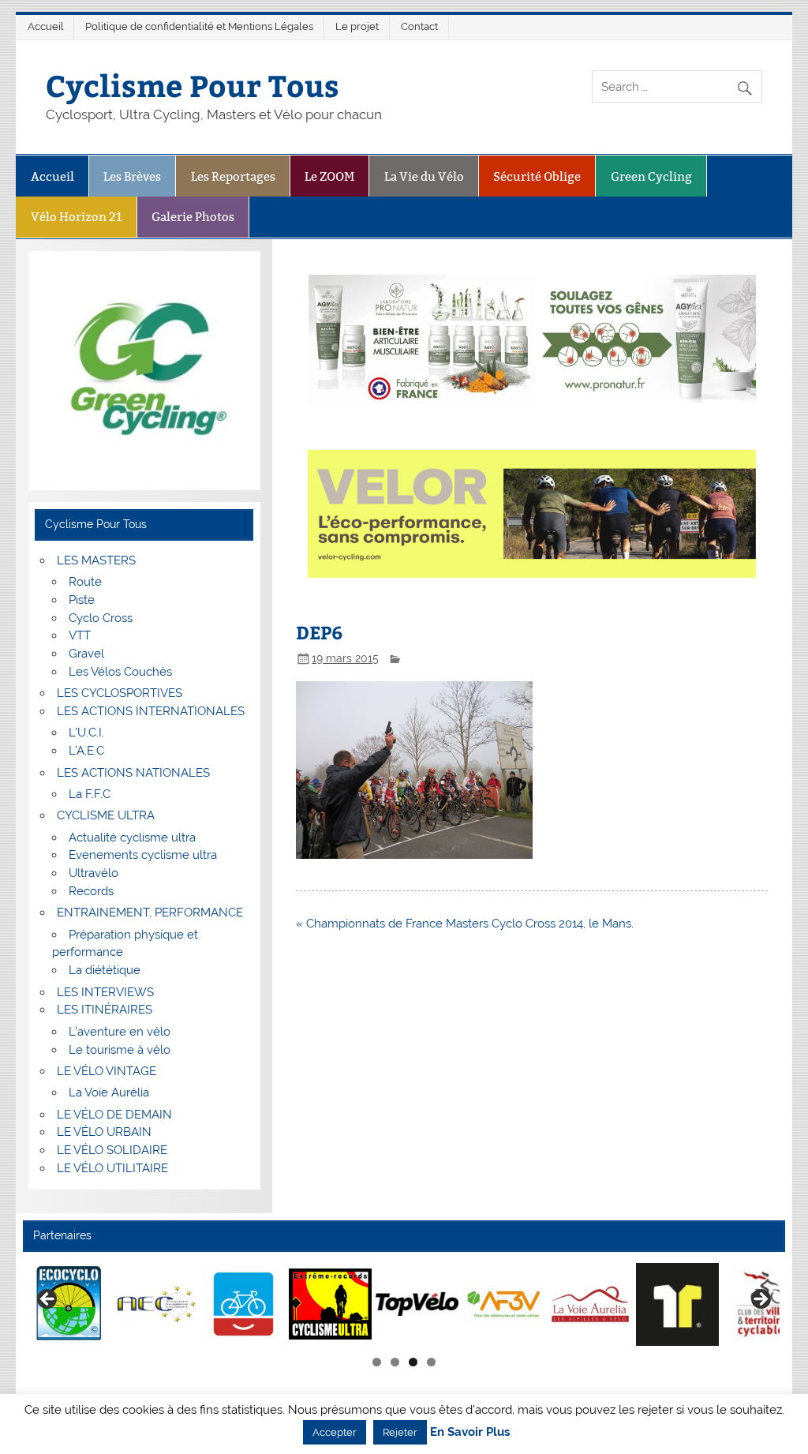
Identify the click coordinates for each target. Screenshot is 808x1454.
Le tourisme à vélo (119, 1050)
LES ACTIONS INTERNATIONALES (151, 711)
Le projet (357, 26)
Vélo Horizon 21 (76, 216)
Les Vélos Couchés (120, 672)
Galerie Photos (193, 216)
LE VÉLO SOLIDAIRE (112, 1150)
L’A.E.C (86, 751)
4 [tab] (431, 1362)
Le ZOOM (329, 176)
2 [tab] (395, 1362)
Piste (82, 600)
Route (85, 582)
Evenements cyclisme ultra (143, 855)
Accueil (46, 26)
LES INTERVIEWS (105, 992)
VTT (80, 635)
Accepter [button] (334, 1432)
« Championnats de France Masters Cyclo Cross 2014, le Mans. (465, 923)
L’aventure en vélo (119, 1032)
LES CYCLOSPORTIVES (119, 693)
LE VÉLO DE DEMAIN (114, 1114)
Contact (419, 26)
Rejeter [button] (400, 1432)
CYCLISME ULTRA (106, 815)
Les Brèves (132, 176)
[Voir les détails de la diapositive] (69, 1304)
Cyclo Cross (101, 618)
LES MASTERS (96, 560)
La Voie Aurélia (109, 1092)
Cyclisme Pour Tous (192, 85)
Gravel (86, 653)
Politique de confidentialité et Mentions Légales (199, 26)
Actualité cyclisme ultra (132, 837)
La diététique (104, 970)
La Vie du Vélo (424, 176)
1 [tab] (376, 1362)
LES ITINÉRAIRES (104, 1009)
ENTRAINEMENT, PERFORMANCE (150, 912)
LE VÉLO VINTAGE (106, 1071)
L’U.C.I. (86, 732)
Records (91, 891)
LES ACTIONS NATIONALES (133, 773)
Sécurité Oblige (537, 176)
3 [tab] (413, 1362)
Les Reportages (233, 176)
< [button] (48, 1300)
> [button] (760, 1300)
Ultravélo (93, 873)
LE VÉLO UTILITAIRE (112, 1168)
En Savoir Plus (470, 1432)
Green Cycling (651, 176)
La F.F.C (89, 794)
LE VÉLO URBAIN (104, 1132)
